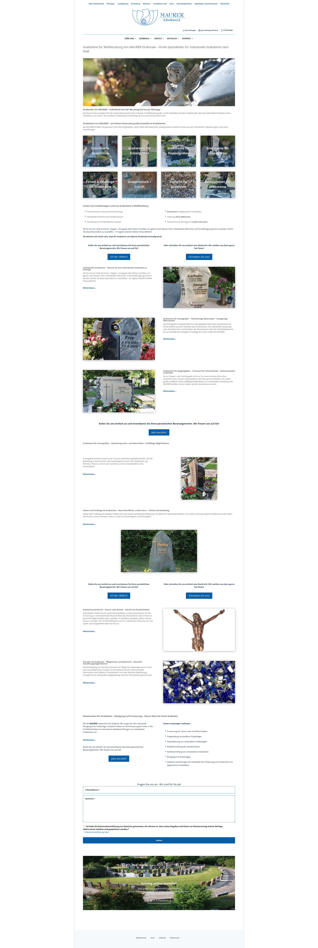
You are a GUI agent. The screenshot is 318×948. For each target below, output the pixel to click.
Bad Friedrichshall (96, 4)
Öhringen (111, 4)
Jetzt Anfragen (190, 30)
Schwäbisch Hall (160, 4)
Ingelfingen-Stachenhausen (206, 4)
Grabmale (144, 39)
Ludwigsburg (122, 4)
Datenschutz (141, 938)
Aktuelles (172, 39)
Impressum (174, 938)
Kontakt (186, 39)
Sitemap (162, 938)
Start (153, 938)
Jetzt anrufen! (159, 432)
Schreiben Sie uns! (199, 256)
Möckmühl (224, 4)
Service (158, 39)
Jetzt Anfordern (159, 900)
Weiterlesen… (89, 288)
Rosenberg (135, 4)
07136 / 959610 (118, 256)
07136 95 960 (228, 30)
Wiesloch (146, 4)
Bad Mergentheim (184, 4)
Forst (172, 4)
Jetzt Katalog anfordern (209, 30)
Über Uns (129, 39)
